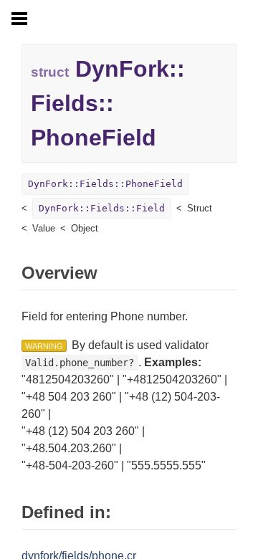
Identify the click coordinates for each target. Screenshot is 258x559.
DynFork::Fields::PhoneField (105, 183)
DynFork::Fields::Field (102, 208)
